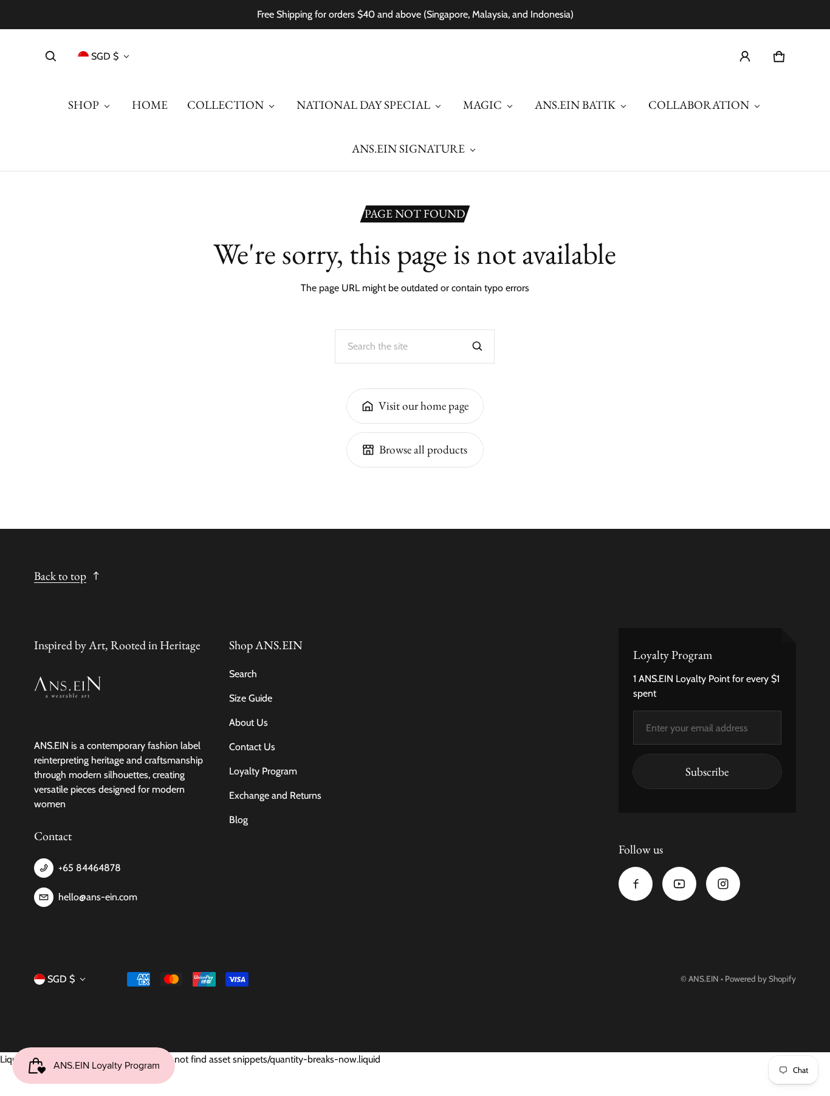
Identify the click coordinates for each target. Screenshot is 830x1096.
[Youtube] (679, 884)
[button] (51, 57)
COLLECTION (225, 104)
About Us (248, 722)
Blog (238, 819)
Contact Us (252, 747)
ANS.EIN (703, 979)
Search (243, 674)
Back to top (60, 576)
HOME (150, 104)
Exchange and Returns (275, 795)
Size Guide (250, 698)
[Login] (745, 57)
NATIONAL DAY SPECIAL (363, 104)
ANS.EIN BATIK (575, 104)
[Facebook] (636, 884)
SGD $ (104, 56)
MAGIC (482, 104)
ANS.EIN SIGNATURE (408, 148)
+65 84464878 (89, 868)
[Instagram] (723, 884)
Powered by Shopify (760, 979)
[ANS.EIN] (415, 56)
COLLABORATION (698, 104)
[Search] (478, 346)
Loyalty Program (263, 771)
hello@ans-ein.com (97, 897)
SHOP (83, 104)
